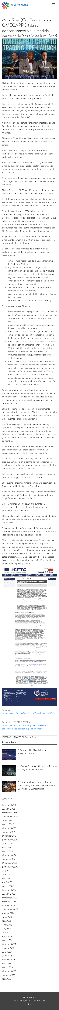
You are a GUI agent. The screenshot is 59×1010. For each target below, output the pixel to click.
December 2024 (9, 836)
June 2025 (7, 820)
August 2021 (8, 929)
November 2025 (9, 813)
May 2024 (6, 848)
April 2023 (7, 882)
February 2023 (9, 890)
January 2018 (8, 975)
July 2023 (6, 871)
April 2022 (7, 925)
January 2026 (8, 809)
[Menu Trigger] (53, 5)
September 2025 (10, 817)
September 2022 (10, 909)
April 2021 (7, 936)
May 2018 (6, 964)
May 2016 (6, 979)
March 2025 (7, 824)
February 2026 (9, 805)
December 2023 (9, 863)
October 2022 (8, 906)
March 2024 (7, 851)
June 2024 (7, 844)
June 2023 (7, 875)
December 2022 (9, 898)
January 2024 (8, 859)
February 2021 (9, 944)
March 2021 (7, 940)
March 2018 (7, 967)
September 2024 (10, 840)
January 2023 (8, 894)
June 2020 (7, 956)
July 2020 (6, 952)
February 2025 (9, 828)
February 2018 (9, 971)
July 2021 (6, 933)
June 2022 (7, 917)
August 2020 (8, 948)
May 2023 (6, 878)
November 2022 (9, 902)
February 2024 (9, 855)
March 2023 (7, 886)
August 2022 (8, 913)
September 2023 (10, 867)
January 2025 (8, 832)
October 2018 (8, 960)
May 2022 (6, 921)
